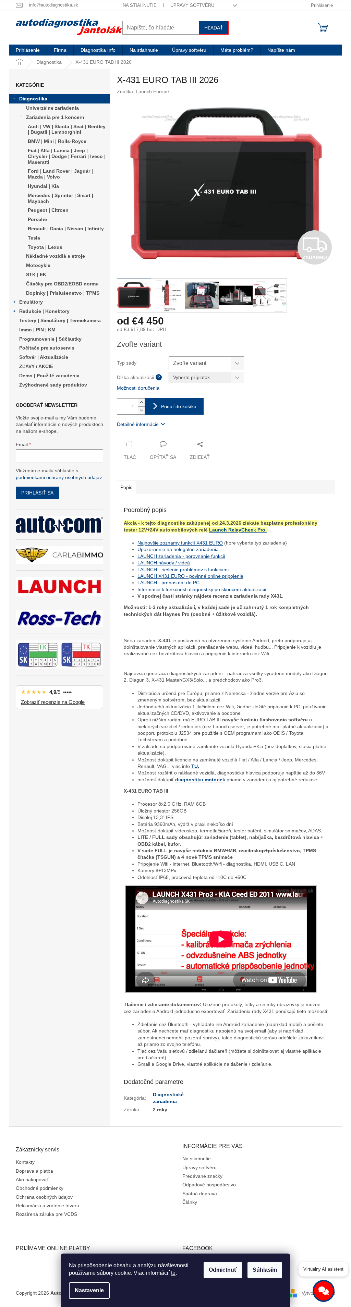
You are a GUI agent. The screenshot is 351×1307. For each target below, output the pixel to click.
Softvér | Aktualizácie (43, 357)
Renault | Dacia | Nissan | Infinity (66, 228)
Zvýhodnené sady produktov (53, 385)
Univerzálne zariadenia (52, 108)
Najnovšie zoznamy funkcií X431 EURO (180, 543)
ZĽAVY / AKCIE (36, 366)
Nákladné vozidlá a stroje (55, 256)
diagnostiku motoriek (200, 779)
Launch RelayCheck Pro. (238, 530)
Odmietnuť (223, 1270)
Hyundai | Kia (43, 186)
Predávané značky (202, 1176)
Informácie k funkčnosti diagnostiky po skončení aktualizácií (201, 589)
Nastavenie (89, 1290)
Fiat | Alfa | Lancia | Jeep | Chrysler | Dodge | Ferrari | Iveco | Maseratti (67, 156)
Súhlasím (265, 1270)
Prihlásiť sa (37, 493)
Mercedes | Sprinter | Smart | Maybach (60, 198)
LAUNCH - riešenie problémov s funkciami (183, 569)
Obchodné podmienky (39, 1188)
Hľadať (213, 27)
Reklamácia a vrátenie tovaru (47, 1205)
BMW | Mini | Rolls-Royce (57, 141)
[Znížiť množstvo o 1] (141, 410)
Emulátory (31, 302)
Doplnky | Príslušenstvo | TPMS (62, 293)
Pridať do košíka (178, 406)
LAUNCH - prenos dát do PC (168, 582)
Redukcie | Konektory (44, 311)
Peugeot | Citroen (48, 210)
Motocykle (38, 265)
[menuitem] (28, 50)
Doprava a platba (34, 1171)
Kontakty (25, 1162)
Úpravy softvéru (192, 5)
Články (189, 1202)
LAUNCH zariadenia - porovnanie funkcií (181, 556)
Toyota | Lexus (45, 247)
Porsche (37, 219)
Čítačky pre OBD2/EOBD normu (62, 283)
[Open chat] (324, 1291)
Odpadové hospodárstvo (209, 1184)
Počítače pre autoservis (46, 348)
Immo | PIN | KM (37, 329)
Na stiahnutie (140, 5)
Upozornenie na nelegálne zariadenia (178, 549)
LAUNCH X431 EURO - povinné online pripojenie (190, 576)
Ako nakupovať (32, 1179)
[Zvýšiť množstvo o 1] (141, 402)
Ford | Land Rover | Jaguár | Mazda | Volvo (60, 174)
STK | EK (36, 274)
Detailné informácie (138, 424)
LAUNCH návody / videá (163, 562)
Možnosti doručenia (138, 388)
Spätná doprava (199, 1193)
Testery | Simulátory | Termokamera (60, 320)
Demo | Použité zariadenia (49, 375)
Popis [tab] (126, 487)
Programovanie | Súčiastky (50, 339)
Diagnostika (33, 98)
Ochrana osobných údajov (44, 1197)
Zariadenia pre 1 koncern (55, 117)
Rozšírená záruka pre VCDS (46, 1214)
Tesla (34, 238)
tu (173, 1273)
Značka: (143, 91)
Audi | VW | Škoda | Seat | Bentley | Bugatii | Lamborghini (67, 129)
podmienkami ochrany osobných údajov (59, 477)
